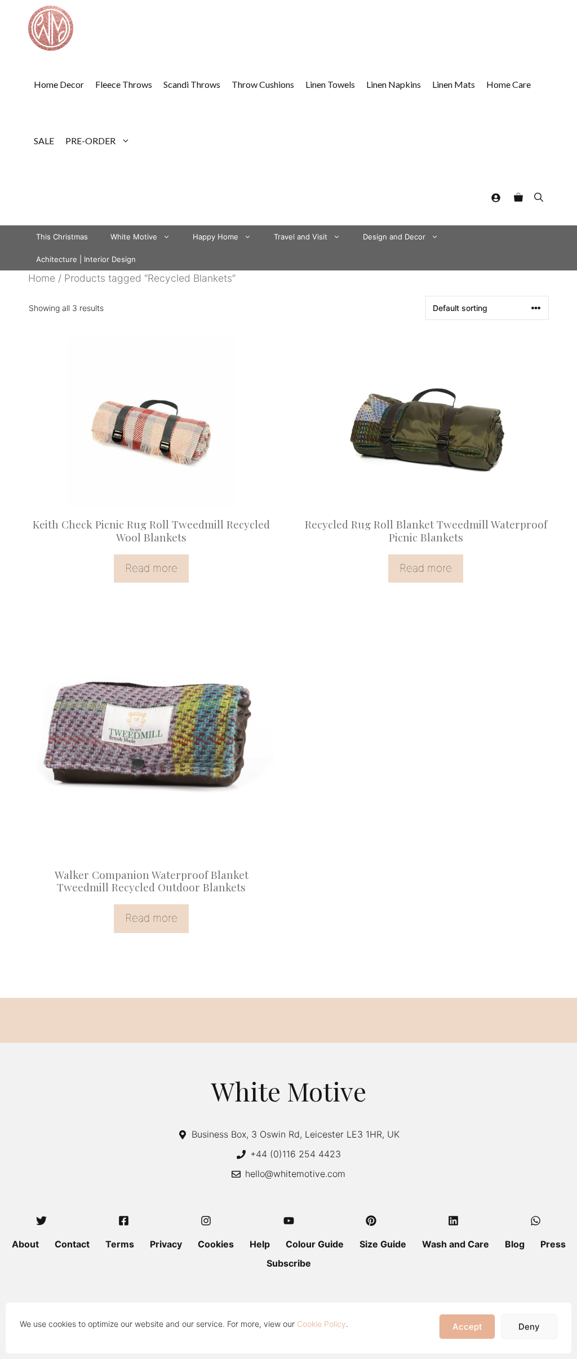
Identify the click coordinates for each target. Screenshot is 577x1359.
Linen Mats (453, 84)
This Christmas (62, 236)
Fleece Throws (123, 84)
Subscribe (289, 1263)
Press (553, 1244)
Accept (467, 1326)
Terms (119, 1244)
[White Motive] (50, 28)
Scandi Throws (191, 84)
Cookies (216, 1244)
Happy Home (215, 236)
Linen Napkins (393, 84)
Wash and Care (455, 1244)
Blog (515, 1244)
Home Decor (59, 84)
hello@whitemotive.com (295, 1173)
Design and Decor (394, 236)
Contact (72, 1244)
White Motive (133, 236)
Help (260, 1244)
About (25, 1244)
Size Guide (382, 1244)
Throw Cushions (263, 84)
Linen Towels (330, 84)
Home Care (508, 84)
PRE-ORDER (90, 140)
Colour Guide (315, 1244)
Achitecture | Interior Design (86, 259)
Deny (529, 1326)
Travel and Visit (300, 236)
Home (41, 278)
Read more (151, 568)
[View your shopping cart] (518, 197)
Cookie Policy (321, 1324)
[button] (539, 197)
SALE (44, 140)
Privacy (166, 1244)
